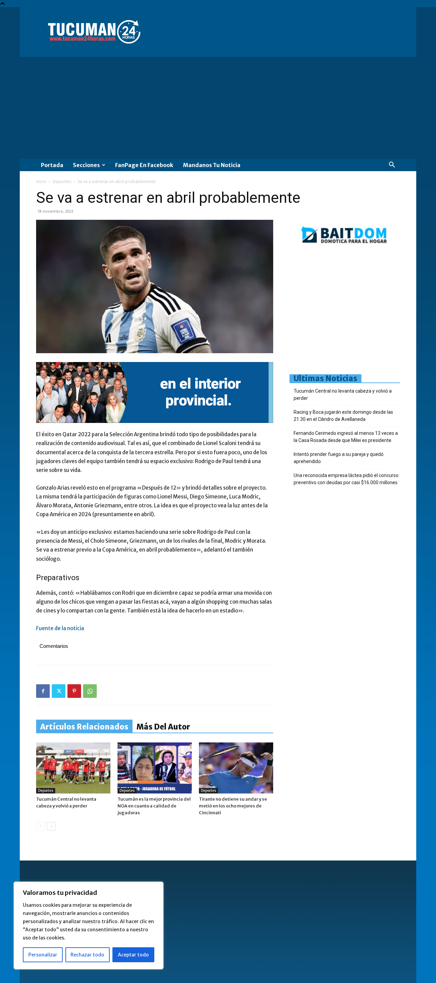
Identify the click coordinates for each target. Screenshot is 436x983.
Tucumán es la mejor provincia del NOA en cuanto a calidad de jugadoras (154, 806)
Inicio (41, 181)
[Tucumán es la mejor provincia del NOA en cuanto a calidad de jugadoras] (155, 767)
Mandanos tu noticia (211, 165)
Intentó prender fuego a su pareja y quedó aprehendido (339, 458)
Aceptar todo (133, 955)
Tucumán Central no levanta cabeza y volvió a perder (343, 394)
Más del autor (163, 727)
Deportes (62, 181)
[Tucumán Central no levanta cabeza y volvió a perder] (73, 767)
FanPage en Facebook (144, 165)
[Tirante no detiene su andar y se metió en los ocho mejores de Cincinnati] (236, 767)
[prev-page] (40, 826)
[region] (89, 925)
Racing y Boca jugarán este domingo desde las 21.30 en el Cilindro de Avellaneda (343, 415)
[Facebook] (43, 691)
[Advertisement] (218, 107)
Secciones (86, 165)
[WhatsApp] (90, 691)
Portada (52, 165)
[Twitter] (58, 691)
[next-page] (51, 826)
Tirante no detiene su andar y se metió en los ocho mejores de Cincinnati (233, 806)
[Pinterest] (74, 691)
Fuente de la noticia (60, 628)
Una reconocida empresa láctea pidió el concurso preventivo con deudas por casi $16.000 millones (346, 479)
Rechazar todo (87, 955)
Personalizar (42, 955)
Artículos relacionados (84, 727)
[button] (392, 165)
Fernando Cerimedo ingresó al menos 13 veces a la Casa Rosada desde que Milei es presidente (346, 436)
